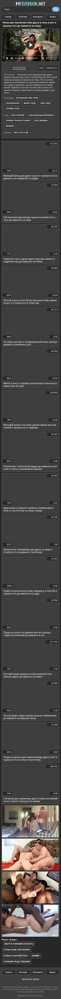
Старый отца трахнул (17, 961)
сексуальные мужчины (41, 115)
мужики (10, 126)
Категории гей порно (23, 16)
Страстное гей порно (17, 950)
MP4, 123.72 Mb (21, 133)
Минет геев (30, 103)
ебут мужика (41, 121)
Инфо (41, 68)
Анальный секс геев (27, 98)
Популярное (38, 972)
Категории (23, 972)
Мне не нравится (10, 68)
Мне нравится (5, 68)
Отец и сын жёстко (15, 955)
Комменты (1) (51, 68)
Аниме (36, 955)
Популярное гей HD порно (38, 16)
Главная (8, 972)
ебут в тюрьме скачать (19, 944)
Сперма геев (12, 109)
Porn (41, 996)
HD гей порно (8, 16)
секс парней (17, 115)
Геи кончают (12, 103)
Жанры (53, 16)
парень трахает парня (18, 121)
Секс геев (45, 103)
